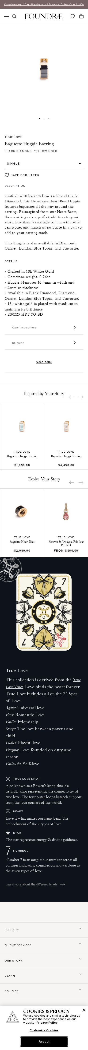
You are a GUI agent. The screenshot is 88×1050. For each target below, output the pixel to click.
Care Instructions (24, 327)
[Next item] (81, 397)
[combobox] (44, 163)
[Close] (84, 1010)
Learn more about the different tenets (31, 884)
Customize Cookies (44, 1030)
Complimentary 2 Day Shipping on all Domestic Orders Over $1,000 (44, 4)
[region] (44, 1028)
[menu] (6, 16)
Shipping (18, 343)
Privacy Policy (46, 1022)
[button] (14, 16)
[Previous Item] (71, 397)
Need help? (44, 362)
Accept (44, 1041)
